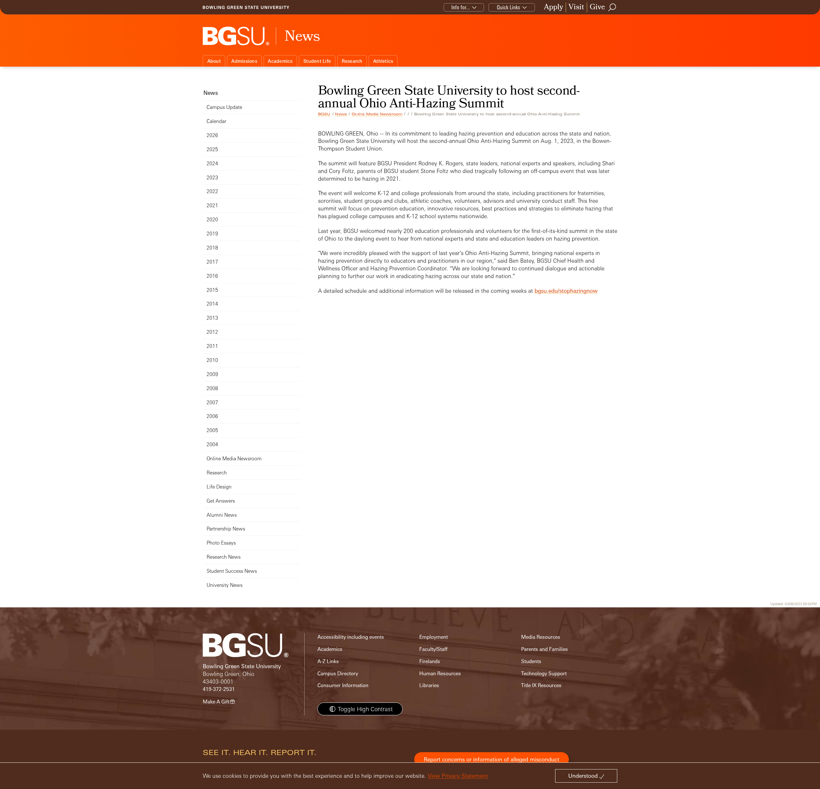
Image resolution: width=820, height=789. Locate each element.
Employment (433, 637)
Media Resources (540, 637)
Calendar (216, 121)
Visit (576, 7)
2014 (212, 304)
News (341, 114)
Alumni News (222, 515)
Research (352, 61)
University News (224, 585)
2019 (212, 234)
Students (531, 661)
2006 (212, 416)
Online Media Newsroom (377, 114)
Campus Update (224, 107)
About (214, 61)
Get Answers (221, 501)
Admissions (244, 61)
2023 (212, 178)
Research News (224, 557)
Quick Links (508, 7)
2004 (212, 444)
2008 (212, 388)
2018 (212, 248)
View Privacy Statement (458, 775)
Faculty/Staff (433, 649)
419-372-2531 (219, 689)
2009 (212, 374)
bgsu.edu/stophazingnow (566, 290)
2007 (212, 402)
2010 (212, 360)
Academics (280, 61)
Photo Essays (221, 543)
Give (597, 7)
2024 (212, 163)
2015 (212, 290)
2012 (212, 332)
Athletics (383, 61)
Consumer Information (342, 685)
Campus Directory (337, 673)
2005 (212, 430)
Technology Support (544, 673)
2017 (212, 262)
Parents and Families (544, 649)
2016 (212, 276)
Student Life (317, 61)
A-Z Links (328, 661)
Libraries (429, 685)
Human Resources (440, 673)
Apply (553, 7)
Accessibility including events (350, 637)
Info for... (460, 7)
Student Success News (232, 571)
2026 (212, 135)
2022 (212, 191)
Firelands (429, 661)
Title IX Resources (541, 685)
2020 (212, 220)
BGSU (324, 114)
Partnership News (226, 529)
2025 (212, 149)
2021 (212, 205)
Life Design (219, 487)
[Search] (612, 7)
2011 (212, 346)
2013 (212, 318)
